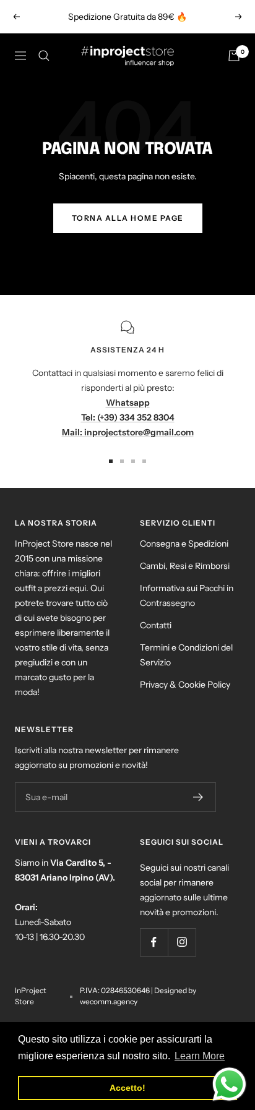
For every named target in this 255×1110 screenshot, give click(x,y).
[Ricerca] (44, 55)
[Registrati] (198, 797)
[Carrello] (234, 55)
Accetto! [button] (127, 1088)
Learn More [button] (200, 1056)
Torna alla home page (128, 218)
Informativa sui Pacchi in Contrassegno (186, 595)
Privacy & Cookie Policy (185, 684)
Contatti (155, 625)
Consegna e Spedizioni (184, 543)
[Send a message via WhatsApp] (229, 1084)
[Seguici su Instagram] (182, 942)
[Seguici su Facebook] (154, 942)
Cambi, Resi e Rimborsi (185, 565)
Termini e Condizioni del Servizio (186, 655)
